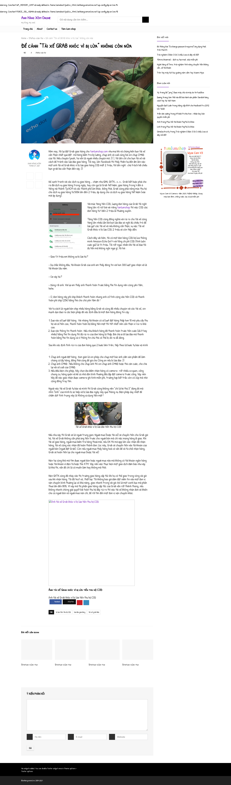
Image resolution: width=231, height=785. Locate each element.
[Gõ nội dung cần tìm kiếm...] (145, 20)
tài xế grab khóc (94, 612)
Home (23, 38)
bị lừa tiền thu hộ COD (63, 612)
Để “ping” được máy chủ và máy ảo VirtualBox (184, 92)
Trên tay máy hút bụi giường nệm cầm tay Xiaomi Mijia (180, 72)
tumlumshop (123, 207)
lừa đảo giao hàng (79, 612)
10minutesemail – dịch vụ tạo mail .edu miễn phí (177, 59)
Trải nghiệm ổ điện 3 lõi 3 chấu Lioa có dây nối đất (178, 54)
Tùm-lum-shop (68, 29)
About (39, 29)
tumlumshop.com (99, 151)
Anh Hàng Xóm (34, 163)
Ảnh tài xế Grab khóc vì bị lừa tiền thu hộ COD (75, 589)
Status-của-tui (36, 38)
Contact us (52, 29)
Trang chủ (28, 29)
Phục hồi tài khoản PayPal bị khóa (180, 121)
